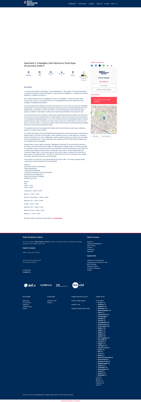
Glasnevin (26, 304)
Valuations (90, 251)
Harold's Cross (51, 300)
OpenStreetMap (107, 133)
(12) (101, 302)
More (113, 3)
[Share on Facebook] (96, 66)
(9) (102, 320)
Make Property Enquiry (104, 89)
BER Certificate (91, 264)
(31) (102, 308)
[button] (104, 118)
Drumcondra (27, 302)
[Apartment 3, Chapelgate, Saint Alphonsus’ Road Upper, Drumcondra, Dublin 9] (35, 32)
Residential (72, 3)
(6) (104, 310)
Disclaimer (70, 394)
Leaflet (100, 133)
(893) (100, 300)
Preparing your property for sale (97, 262)
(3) (99, 381)
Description (28, 87)
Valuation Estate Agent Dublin (80, 308)
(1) (98, 377)
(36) (102, 367)
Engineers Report (92, 266)
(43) (102, 344)
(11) (101, 312)
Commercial (82, 3)
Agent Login (49, 394)
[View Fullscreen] (93, 113)
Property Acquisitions (93, 268)
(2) (100, 383)
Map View (96, 136)
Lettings (91, 3)
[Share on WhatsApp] (104, 66)
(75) (102, 346)
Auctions (90, 247)
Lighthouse (77, 400)
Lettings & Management (94, 243)
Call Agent (105, 85)
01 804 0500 (27, 270)
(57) (101, 365)
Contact (106, 3)
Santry (25, 308)
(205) (104, 326)
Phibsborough (27, 306)
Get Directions (106, 136)
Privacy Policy (63, 394)
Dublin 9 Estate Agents (78, 300)
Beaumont (26, 300)
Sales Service (91, 245)
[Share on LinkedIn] (92, 66)
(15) (102, 340)
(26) (104, 363)
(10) (103, 314)
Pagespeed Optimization (67, 400)
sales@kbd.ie (27, 272)
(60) (102, 328)
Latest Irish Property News (95, 260)
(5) (103, 316)
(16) (102, 306)
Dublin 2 (49, 302)
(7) (102, 304)
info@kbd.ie (104, 81)
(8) (103, 324)
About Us (99, 3)
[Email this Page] (100, 66)
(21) (102, 375)
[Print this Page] (111, 66)
